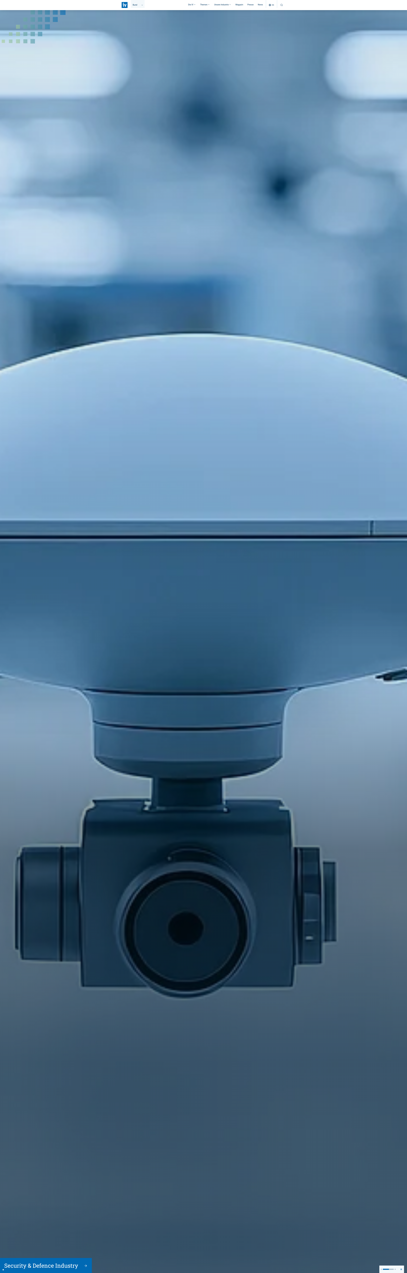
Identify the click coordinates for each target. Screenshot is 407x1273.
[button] (386, 1269)
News (260, 4)
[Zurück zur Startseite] (125, 5)
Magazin (239, 4)
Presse (250, 4)
